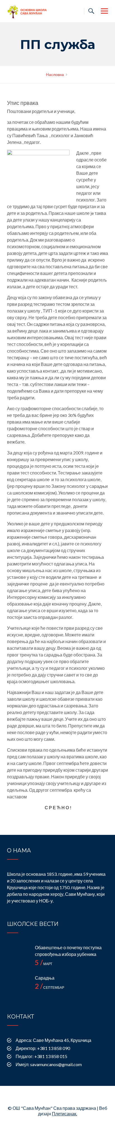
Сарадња (44, 977)
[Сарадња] (18, 986)
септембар (49, 987)
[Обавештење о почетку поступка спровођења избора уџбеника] (18, 955)
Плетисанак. (64, 1113)
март (43, 964)
